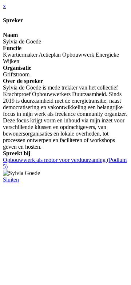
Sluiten (11, 179)
